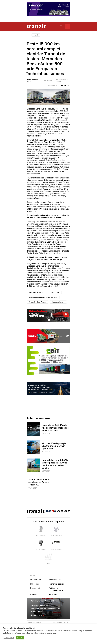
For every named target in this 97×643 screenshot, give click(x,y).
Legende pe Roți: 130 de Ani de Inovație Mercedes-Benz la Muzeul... (56, 428)
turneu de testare (58, 302)
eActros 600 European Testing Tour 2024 (43, 297)
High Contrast (64, 622)
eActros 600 (55, 292)
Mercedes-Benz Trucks (37, 302)
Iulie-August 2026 (48, 601)
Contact (33, 594)
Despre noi (35, 588)
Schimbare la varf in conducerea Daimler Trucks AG (39, 482)
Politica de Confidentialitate (55, 589)
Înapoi (36, 35)
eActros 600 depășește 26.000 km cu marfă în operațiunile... (54, 446)
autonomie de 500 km (36, 292)
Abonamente (35, 580)
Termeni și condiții (56, 584)
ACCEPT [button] (19, 638)
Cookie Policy (54, 580)
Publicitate (34, 584)
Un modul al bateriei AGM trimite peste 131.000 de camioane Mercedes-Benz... (55, 464)
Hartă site (52, 594)
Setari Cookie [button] (9, 638)
